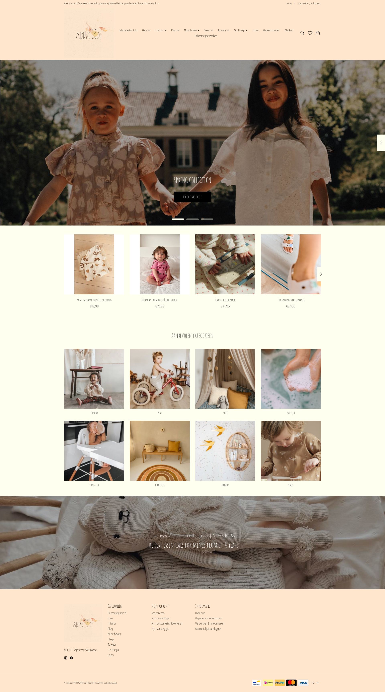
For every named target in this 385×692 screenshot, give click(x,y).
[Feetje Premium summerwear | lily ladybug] (160, 264)
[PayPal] (280, 683)
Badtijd (291, 413)
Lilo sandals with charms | (291, 300)
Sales (255, 30)
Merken (289, 30)
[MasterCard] (291, 683)
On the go (113, 650)
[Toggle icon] (302, 33)
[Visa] (303, 683)
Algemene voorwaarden (208, 618)
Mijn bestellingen (161, 618)
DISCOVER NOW (192, 197)
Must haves (114, 634)
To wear (94, 413)
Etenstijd (94, 485)
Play (160, 413)
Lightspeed (111, 683)
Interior (112, 623)
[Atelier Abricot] (89, 33)
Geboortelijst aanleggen (208, 629)
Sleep (225, 413)
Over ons (200, 613)
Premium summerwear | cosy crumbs (94, 300)
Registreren (158, 613)
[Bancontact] (257, 683)
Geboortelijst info (128, 30)
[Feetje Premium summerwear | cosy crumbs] (94, 264)
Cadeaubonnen (271, 30)
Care (110, 618)
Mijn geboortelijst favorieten (167, 623)
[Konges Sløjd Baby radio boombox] (225, 264)
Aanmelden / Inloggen (309, 3)
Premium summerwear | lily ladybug (159, 300)
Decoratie (159, 485)
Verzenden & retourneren (209, 623)
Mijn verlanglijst (160, 629)
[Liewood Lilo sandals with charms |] (291, 264)
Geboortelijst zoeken (206, 36)
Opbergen (225, 485)
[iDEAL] (268, 683)
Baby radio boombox (225, 300)
